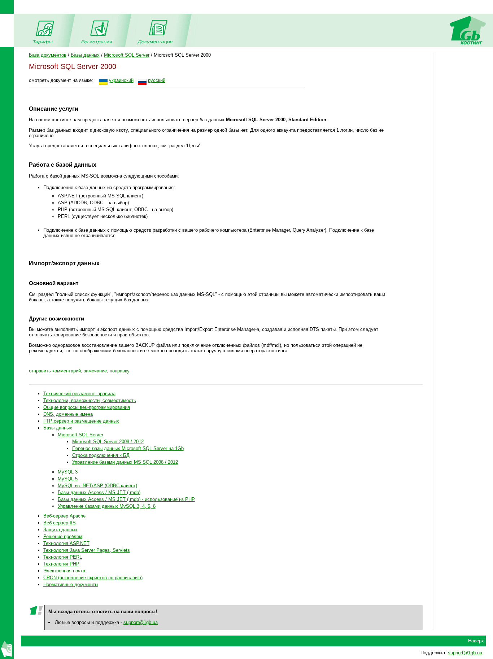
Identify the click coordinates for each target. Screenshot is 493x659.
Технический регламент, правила (79, 393)
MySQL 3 (68, 472)
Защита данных (60, 529)
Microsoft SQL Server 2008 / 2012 (108, 441)
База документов (47, 55)
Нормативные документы (70, 584)
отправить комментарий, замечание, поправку (79, 371)
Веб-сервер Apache (64, 516)
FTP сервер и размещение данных (81, 421)
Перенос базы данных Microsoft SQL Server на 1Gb (128, 448)
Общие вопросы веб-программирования (86, 407)
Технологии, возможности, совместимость (89, 400)
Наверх (476, 640)
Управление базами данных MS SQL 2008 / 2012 (125, 462)
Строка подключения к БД (101, 455)
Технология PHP (61, 564)
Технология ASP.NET (66, 543)
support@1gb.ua (140, 622)
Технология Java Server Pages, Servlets (86, 550)
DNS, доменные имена (68, 414)
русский (156, 80)
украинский (121, 80)
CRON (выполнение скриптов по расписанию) (93, 577)
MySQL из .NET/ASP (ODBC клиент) (97, 485)
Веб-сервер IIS (59, 522)
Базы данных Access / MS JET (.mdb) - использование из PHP (126, 499)
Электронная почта (64, 570)
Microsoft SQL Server (126, 55)
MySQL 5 (68, 478)
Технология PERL (62, 557)
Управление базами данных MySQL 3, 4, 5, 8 (107, 506)
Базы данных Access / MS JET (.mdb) (99, 492)
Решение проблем (62, 536)
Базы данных (85, 55)
